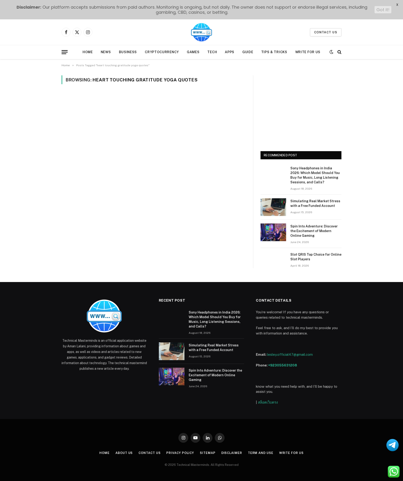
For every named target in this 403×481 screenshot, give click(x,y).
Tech (212, 52)
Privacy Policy (180, 453)
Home (88, 52)
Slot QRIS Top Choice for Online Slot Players (315, 257)
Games (193, 52)
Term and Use (260, 453)
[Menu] (65, 52)
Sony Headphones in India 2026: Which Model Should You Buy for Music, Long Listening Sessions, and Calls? (315, 175)
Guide (247, 52)
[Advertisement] (301, 108)
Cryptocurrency (162, 52)
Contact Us (149, 453)
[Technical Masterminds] (201, 32)
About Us (124, 453)
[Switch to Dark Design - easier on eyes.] (331, 52)
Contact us (325, 32)
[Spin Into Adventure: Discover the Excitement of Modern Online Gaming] (273, 232)
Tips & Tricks (274, 52)
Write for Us (307, 52)
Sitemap (207, 453)
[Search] (339, 52)
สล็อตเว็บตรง (268, 402)
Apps (229, 52)
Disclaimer (231, 453)
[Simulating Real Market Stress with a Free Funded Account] (273, 207)
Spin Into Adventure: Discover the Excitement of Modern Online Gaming (314, 230)
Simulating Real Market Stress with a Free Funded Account (315, 203)
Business (128, 52)
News (106, 52)
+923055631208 (282, 365)
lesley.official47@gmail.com (290, 354)
